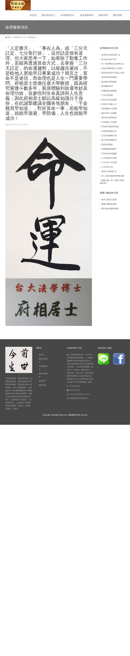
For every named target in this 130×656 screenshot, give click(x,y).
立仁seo (84, 415)
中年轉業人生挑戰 (109, 122)
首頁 (9, 37)
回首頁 (33, 15)
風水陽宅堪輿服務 (109, 82)
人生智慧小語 (107, 167)
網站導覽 (117, 15)
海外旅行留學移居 (109, 117)
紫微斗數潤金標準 (109, 204)
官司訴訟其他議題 (109, 153)
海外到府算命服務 (109, 77)
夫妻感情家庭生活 (109, 131)
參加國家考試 (107, 86)
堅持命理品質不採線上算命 (112, 73)
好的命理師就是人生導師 (111, 68)
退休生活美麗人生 (109, 171)
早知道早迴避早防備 (110, 126)
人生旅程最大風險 (109, 158)
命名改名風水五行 (109, 59)
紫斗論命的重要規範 (110, 208)
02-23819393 (74, 386)
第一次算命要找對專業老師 (112, 176)
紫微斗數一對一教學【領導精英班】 (112, 181)
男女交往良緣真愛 (109, 100)
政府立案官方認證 (109, 199)
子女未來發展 (107, 95)
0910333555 (75, 390)
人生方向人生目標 (109, 162)
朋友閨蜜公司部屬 (109, 108)
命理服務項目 (67, 15)
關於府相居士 (48, 15)
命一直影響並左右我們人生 (112, 64)
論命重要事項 (87, 15)
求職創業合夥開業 (109, 91)
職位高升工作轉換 (109, 113)
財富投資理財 (107, 144)
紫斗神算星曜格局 (109, 140)
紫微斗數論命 (43, 375)
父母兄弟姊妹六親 (109, 135)
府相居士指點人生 (109, 104)
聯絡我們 (103, 15)
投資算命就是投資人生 (110, 55)
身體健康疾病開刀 (109, 149)
